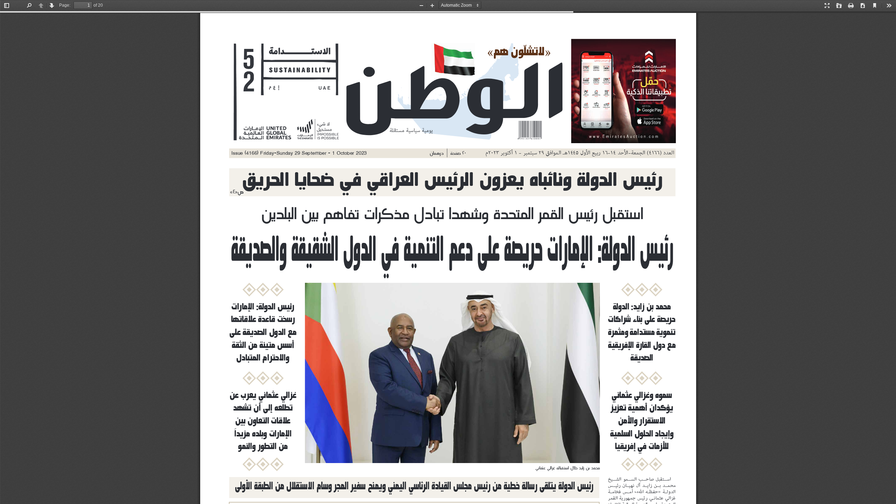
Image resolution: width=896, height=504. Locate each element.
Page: (64, 5)
